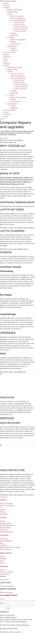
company (4, 566)
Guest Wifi (14, 35)
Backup (13, 42)
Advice (2, 563)
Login (5, 59)
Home (6, 3)
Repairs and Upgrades (18, 39)
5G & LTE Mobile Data (18, 20)
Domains (3, 521)
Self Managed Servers (7, 525)
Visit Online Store (9, 52)
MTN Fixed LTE (19, 24)
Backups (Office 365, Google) (10, 547)
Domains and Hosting (14, 10)
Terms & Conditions (6, 572)
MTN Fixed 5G (19, 22)
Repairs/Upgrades (6, 541)
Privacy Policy (5, 574)
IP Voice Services (6, 549)
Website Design (12, 12)
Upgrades (14, 50)
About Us (7, 5)
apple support (6, 553)
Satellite (13, 33)
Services (6, 7)
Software (3, 545)
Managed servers (6, 523)
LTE (1, 508)
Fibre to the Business (18, 18)
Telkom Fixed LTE (20, 31)
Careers (6, 54)
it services (4, 535)
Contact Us (7, 57)
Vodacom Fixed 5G (20, 27)
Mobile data (4, 514)
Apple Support (12, 46)
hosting (3, 517)
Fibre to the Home (17, 16)
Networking (4, 539)
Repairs (13, 48)
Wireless (3, 512)
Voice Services (16, 44)
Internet (9, 14)
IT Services (11, 37)
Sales (2, 543)
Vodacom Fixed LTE (21, 29)
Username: (2, 599)
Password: (2, 603)
